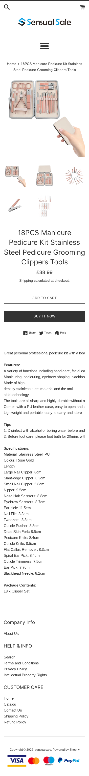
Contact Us (13, 710)
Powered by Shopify (66, 749)
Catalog (10, 704)
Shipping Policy (16, 716)
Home (9, 698)
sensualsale (43, 749)
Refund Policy (15, 722)
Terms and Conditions (21, 663)
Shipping (26, 280)
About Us (11, 633)
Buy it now (44, 316)
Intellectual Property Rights (25, 675)
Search (9, 657)
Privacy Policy (15, 669)
